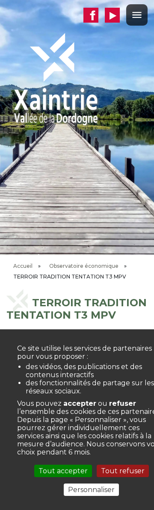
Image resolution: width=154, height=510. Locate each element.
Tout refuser (123, 471)
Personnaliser (91, 490)
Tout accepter (63, 471)
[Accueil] (55, 78)
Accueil (23, 266)
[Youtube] (115, 15)
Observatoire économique (83, 266)
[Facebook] (94, 15)
